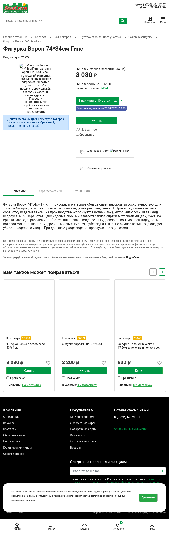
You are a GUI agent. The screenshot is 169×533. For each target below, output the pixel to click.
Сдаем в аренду (13, 453)
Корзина (84, 529)
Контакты (10, 429)
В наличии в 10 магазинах (98, 100)
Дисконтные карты (83, 423)
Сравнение (149, 22)
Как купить (77, 435)
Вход (152, 529)
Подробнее (132, 257)
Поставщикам (12, 441)
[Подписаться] (162, 471)
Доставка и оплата (83, 441)
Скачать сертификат (100, 168)
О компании (11, 416)
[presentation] (162, 272)
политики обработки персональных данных (131, 481)
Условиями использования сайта (71, 496)
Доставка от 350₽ (98, 150)
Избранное (118, 525)
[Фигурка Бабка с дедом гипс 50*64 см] (28, 305)
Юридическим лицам (17, 447)
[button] (99, 100)
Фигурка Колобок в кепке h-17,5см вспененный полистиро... (139, 345)
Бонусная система (82, 416)
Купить (96, 121)
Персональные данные (107, 512)
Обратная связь (14, 435)
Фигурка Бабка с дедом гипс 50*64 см (25, 345)
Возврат (75, 447)
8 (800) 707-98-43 (154, 4)
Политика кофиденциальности (146, 512)
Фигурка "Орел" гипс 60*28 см (82, 344)
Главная (17, 529)
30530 (26, 338)
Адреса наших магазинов (131, 428)
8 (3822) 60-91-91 (127, 417)
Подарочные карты (83, 429)
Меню (163, 22)
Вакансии (9, 423)
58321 (81, 338)
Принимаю (148, 497)
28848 (137, 338)
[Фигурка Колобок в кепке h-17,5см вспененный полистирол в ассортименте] (140, 305)
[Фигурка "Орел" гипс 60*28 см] (84, 305)
